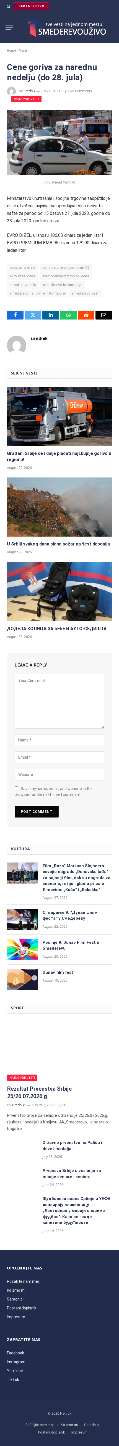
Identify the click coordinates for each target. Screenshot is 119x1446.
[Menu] (9, 28)
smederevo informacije (62, 285)
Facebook (15, 1353)
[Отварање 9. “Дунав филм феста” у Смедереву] (22, 919)
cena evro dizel (22, 267)
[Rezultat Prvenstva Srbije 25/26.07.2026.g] (59, 1051)
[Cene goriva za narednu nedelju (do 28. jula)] (59, 173)
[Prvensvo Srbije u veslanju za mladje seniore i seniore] (22, 1177)
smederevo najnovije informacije (37, 293)
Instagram (16, 1362)
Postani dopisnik (21, 1308)
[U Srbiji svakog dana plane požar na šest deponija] (59, 507)
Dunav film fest (58, 972)
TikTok (13, 1379)
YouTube (15, 1371)
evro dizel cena (22, 276)
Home (11, 50)
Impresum (16, 1317)
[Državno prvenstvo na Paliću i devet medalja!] (22, 1149)
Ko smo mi (16, 1290)
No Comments (81, 91)
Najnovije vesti (26, 99)
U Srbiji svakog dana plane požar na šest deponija (58, 544)
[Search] (8, 6)
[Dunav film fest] (22, 979)
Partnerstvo (31, 6)
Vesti (23, 50)
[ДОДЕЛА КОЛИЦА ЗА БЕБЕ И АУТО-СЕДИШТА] (59, 591)
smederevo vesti (86, 293)
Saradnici (15, 1299)
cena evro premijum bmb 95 (65, 267)
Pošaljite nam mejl (23, 1281)
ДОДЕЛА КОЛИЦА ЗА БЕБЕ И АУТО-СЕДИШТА (57, 628)
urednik (29, 91)
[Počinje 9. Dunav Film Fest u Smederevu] (22, 949)
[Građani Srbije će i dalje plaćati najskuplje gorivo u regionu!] (59, 416)
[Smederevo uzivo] (65, 27)
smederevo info (23, 285)
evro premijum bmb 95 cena (65, 276)
